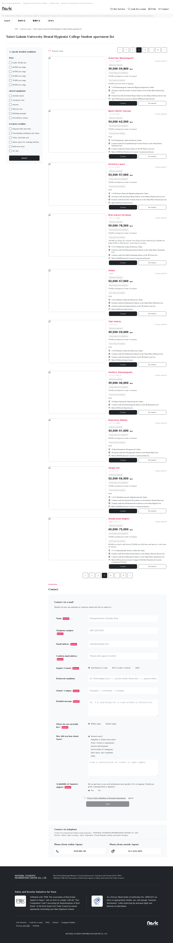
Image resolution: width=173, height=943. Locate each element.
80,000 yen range (19, 85)
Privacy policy (22, 926)
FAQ (47, 922)
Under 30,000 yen (19, 63)
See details (152, 103)
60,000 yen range (19, 76)
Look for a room (25, 29)
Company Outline (68, 922)
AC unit (15, 151)
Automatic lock (18, 100)
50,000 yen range (19, 72)
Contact (123, 103)
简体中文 (21, 21)
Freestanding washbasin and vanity (25, 133)
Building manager (19, 113)
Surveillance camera (20, 118)
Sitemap (36, 926)
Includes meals (18, 96)
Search (24, 158)
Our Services (21, 922)
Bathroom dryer (18, 146)
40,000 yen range (19, 67)
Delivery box (17, 109)
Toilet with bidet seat (20, 138)
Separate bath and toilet (21, 129)
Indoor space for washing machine (25, 142)
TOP (16, 29)
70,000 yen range (19, 80)
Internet (15, 105)
